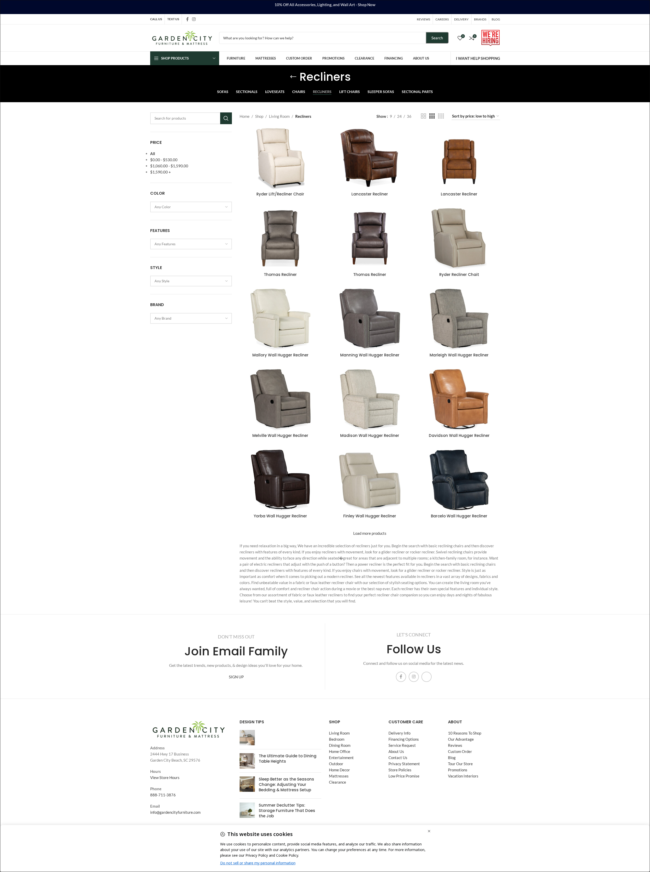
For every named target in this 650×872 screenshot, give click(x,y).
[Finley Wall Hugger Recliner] (370, 480)
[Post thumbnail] (247, 737)
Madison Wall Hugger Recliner (369, 435)
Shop (259, 116)
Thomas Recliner (280, 274)
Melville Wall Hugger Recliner (280, 435)
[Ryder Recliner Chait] (459, 239)
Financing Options (403, 739)
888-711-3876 (163, 795)
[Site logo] (182, 37)
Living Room (279, 116)
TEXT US (173, 19)
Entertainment (341, 757)
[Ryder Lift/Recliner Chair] (280, 158)
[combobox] (191, 207)
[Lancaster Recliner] (370, 158)
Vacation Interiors (463, 776)
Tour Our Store (460, 763)
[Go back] (293, 77)
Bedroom (336, 739)
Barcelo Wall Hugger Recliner (459, 516)
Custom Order (460, 751)
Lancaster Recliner (369, 194)
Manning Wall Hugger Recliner (369, 355)
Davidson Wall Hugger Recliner (459, 435)
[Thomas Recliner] (280, 239)
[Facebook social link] (187, 19)
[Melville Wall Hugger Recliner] (280, 400)
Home (245, 116)
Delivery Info (399, 733)
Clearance (337, 782)
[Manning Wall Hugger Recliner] (370, 319)
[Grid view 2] (423, 116)
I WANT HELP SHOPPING (478, 58)
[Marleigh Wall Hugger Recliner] (459, 319)
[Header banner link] (325, 7)
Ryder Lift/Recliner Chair (280, 194)
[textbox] (191, 207)
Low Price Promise (403, 776)
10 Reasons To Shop (464, 733)
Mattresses (339, 776)
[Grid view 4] (441, 116)
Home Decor (339, 770)
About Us (396, 751)
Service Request (402, 745)
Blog (452, 757)
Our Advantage (461, 739)
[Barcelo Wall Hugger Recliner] (459, 480)
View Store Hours (165, 777)
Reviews (455, 745)
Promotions (457, 770)
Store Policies (399, 770)
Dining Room (339, 745)
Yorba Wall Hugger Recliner (280, 516)
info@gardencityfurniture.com (175, 812)
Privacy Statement (404, 763)
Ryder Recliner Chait (459, 274)
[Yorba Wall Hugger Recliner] (280, 480)
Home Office (339, 751)
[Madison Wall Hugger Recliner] (370, 400)
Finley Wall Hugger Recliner (369, 516)
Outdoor (336, 763)
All (152, 153)
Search (437, 38)
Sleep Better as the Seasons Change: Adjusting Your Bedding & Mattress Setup (286, 784)
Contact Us (397, 757)
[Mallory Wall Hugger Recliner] (280, 319)
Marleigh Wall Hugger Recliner (459, 355)
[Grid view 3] (431, 116)
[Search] (226, 118)
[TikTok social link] (200, 19)
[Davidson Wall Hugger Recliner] (459, 400)
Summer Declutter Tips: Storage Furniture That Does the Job (287, 811)
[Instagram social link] (194, 19)
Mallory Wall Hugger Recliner (280, 355)
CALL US (156, 19)
